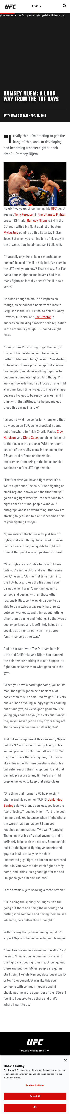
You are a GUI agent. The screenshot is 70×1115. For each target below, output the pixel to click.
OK (34, 1107)
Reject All (35, 1096)
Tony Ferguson (24, 215)
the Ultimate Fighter (52, 215)
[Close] (65, 1060)
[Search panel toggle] (64, 6)
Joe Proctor (43, 317)
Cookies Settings (35, 1085)
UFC (54, 209)
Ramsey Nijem (37, 221)
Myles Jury (11, 233)
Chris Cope (30, 438)
